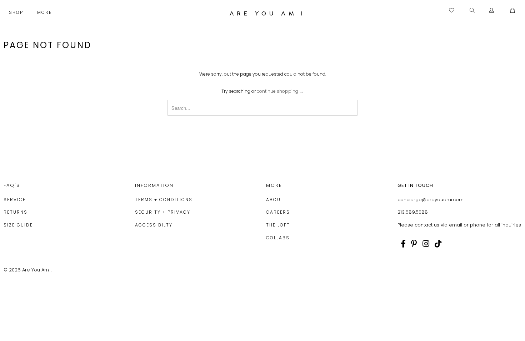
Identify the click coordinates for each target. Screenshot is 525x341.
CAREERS (278, 212)
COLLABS (278, 238)
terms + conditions (163, 200)
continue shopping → (280, 91)
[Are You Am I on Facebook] (403, 244)
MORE (45, 12)
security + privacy (162, 212)
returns (16, 212)
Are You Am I (36, 269)
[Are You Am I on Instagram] (425, 244)
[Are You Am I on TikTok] (438, 244)
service (15, 200)
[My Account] (491, 10)
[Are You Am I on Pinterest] (414, 244)
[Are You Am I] (266, 13)
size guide (18, 225)
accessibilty (153, 225)
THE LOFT (278, 225)
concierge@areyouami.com (431, 199)
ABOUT (275, 200)
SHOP (17, 12)
